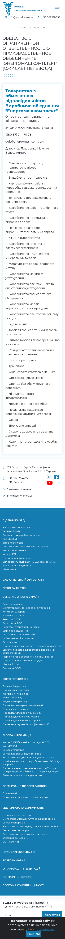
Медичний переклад (15, 701)
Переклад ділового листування (21, 716)
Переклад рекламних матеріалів (22, 720)
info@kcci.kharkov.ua (21, 17)
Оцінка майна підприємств (18, 638)
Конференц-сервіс (14, 611)
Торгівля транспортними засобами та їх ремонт (32, 332)
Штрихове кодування (15, 630)
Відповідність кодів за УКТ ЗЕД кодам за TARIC (29, 561)
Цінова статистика (13, 749)
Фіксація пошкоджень (15, 837)
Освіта (13, 419)
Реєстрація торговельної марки (21, 626)
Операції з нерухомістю (26, 378)
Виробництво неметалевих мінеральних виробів (27, 256)
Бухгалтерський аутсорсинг (24, 579)
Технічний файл (11, 531)
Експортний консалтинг (16, 527)
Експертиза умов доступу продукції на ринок (29, 818)
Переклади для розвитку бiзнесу (22, 712)
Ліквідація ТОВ (11, 664)
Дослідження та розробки (28, 403)
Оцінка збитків (11, 841)
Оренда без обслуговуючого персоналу (27, 386)
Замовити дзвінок (19, 489)
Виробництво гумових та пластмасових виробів (25, 246)
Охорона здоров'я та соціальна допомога (29, 433)
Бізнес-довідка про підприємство (22, 775)
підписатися (52, 915)
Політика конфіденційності (23, 885)
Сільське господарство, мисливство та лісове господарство (24, 167)
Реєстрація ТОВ (12, 619)
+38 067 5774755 (17, 478)
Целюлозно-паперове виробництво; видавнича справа (29, 230)
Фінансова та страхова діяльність (33, 372)
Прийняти (33, 934)
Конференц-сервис (17, 877)
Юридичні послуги (13, 615)
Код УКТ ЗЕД (10, 538)
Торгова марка (14, 860)
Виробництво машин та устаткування (24, 276)
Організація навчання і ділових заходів (25, 797)
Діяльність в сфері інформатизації (20, 396)
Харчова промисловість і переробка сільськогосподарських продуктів (31, 187)
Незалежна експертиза (17, 815)
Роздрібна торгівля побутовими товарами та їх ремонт (30, 352)
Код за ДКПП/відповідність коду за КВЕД (26, 742)
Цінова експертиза (14, 822)
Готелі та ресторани (23, 360)
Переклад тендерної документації (23, 705)
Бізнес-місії (9, 569)
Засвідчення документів (17, 565)
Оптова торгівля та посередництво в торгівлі (32, 342)
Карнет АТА (9, 554)
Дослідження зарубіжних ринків (21, 535)
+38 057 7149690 (17, 482)
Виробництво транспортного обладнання (28, 296)
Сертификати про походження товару (25, 546)
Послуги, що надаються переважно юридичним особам (28, 412)
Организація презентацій (21, 868)
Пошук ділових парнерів (17, 558)
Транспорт (16, 366)
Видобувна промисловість (28, 177)
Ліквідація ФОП (12, 668)
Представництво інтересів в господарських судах (32, 646)
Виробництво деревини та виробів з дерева (26, 220)
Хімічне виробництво (24, 238)
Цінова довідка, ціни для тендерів (22, 753)
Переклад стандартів (15, 709)
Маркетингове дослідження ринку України (28, 656)
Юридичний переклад (15, 693)
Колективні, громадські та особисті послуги (32, 443)
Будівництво (18, 324)
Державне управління (25, 425)
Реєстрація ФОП (13, 623)
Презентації (10, 793)
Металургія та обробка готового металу (29, 266)
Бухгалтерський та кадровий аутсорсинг (26, 607)
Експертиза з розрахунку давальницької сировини (32, 826)
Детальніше (46, 929)
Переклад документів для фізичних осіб (26, 724)
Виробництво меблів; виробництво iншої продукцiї (26, 306)
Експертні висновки (14, 550)
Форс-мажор (10, 642)
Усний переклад (12, 697)
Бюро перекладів (13, 542)
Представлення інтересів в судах (22, 660)
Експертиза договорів (16, 830)
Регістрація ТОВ (14, 588)
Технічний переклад (14, 686)
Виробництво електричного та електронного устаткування (29, 286)
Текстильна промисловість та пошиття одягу (28, 200)
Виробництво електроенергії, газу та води (32, 316)
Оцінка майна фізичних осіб (19, 634)
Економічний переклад (16, 690)
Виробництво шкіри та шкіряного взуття (31, 210)
